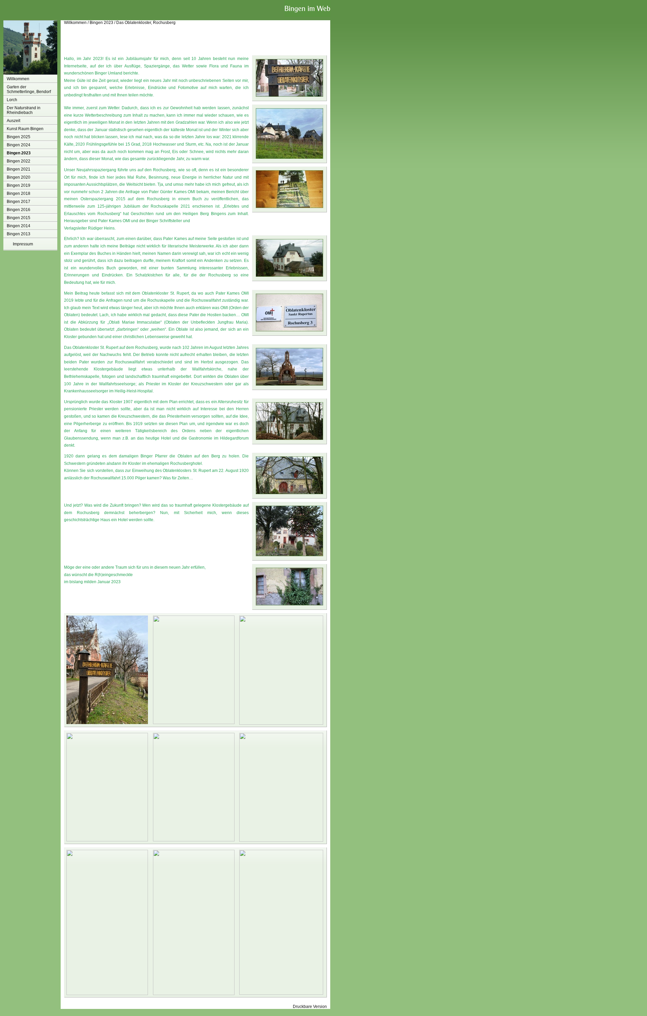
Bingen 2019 (18, 185)
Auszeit (13, 120)
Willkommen (18, 79)
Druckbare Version (310, 1006)
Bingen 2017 (18, 201)
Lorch (12, 99)
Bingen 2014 (18, 225)
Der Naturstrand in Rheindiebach (23, 110)
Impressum (23, 244)
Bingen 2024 (18, 145)
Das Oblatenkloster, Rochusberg (146, 22)
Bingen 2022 (18, 161)
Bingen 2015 (18, 217)
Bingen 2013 (18, 234)
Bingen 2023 (19, 153)
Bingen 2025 (18, 137)
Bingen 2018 (18, 193)
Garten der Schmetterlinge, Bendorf (29, 89)
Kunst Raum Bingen (25, 128)
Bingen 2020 (18, 177)
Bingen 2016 (18, 209)
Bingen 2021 (18, 169)
